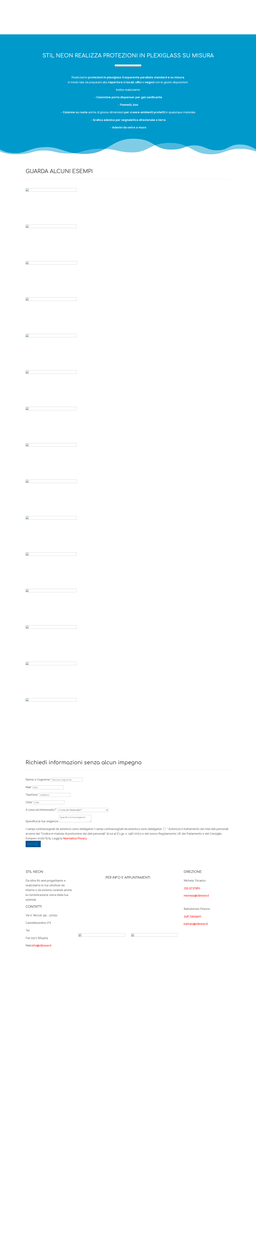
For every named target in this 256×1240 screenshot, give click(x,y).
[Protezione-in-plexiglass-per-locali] (51, 227)
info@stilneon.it (41, 945)
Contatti (224, 24)
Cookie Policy (159, 1224)
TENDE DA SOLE (219, 17)
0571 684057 (38, 930)
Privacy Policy (138, 1224)
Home (151, 9)
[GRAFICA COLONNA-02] (51, 591)
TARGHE (211, 9)
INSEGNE (193, 9)
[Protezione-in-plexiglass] (51, 409)
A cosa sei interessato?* (41, 809)
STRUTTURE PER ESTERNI (184, 17)
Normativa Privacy (75, 838)
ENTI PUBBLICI (202, 24)
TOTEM (225, 9)
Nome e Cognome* (38, 779)
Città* (29, 802)
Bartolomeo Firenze (102, 911)
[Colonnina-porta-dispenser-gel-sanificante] (51, 445)
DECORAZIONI (150, 17)
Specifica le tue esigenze (42, 821)
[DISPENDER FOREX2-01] (51, 263)
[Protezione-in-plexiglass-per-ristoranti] (51, 554)
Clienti (178, 9)
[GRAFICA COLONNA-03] (51, 700)
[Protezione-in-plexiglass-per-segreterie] (51, 372)
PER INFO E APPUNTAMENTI (128, 877)
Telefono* (32, 794)
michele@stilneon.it (196, 895)
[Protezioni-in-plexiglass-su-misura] (51, 482)
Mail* (29, 787)
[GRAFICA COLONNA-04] (51, 664)
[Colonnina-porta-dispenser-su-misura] (51, 518)
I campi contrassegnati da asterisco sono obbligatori (59, 829)
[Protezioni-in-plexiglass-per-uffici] (51, 190)
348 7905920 (192, 916)
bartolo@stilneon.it (196, 924)
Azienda (164, 9)
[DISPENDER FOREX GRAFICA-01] (51, 300)
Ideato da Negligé (218, 1224)
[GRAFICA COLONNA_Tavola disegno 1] (51, 627)
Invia (31, 844)
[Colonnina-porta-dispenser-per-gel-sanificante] (51, 336)
